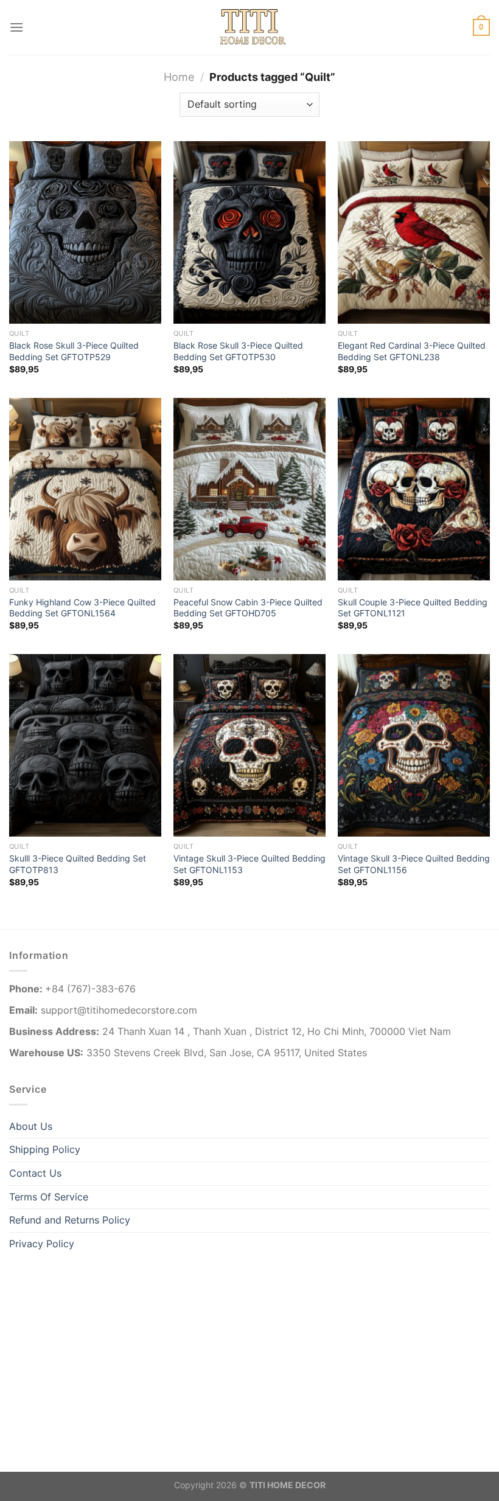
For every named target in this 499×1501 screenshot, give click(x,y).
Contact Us (35, 1173)
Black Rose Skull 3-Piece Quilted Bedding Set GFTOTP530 (238, 351)
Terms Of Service (48, 1197)
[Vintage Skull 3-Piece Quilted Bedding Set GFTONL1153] (249, 745)
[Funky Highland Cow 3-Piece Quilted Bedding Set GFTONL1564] (85, 489)
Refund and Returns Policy (69, 1220)
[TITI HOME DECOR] (249, 27)
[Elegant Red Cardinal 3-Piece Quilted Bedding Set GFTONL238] (414, 232)
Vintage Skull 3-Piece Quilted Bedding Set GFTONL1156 (414, 864)
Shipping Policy (44, 1149)
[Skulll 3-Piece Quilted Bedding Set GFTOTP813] (85, 745)
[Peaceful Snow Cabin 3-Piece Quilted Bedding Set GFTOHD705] (249, 489)
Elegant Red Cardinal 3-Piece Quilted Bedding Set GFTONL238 (412, 351)
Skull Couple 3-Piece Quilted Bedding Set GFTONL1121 (412, 608)
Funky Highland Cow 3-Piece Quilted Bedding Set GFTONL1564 (82, 608)
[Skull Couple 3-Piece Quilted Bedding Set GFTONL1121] (414, 489)
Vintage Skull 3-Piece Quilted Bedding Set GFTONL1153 (249, 864)
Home (179, 76)
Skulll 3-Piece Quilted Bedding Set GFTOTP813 (77, 864)
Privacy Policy (41, 1244)
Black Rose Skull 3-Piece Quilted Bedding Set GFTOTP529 (74, 351)
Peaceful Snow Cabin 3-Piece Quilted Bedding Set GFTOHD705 (248, 608)
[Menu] (16, 27)
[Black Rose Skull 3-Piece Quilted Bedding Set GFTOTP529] (85, 232)
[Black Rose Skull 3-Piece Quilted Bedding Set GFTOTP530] (249, 232)
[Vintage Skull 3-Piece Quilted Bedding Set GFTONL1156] (414, 745)
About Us (30, 1126)
